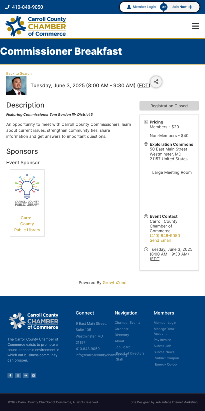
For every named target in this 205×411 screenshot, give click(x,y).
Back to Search (19, 73)
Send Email (160, 240)
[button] (195, 26)
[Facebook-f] (10, 375)
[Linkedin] (33, 375)
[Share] (156, 82)
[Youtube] (25, 375)
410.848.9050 (88, 348)
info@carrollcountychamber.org (101, 355)
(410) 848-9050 (165, 235)
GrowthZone (114, 282)
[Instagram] (18, 375)
